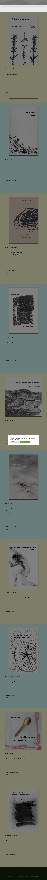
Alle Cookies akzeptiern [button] (25, 441)
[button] (23, 9)
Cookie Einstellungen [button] (14, 441)
